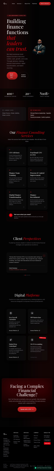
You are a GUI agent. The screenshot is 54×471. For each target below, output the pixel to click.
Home (13, 3)
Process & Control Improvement (27, 435)
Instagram (49, 464)
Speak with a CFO (11, 75)
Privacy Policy (37, 438)
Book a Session (45, 3)
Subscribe (47, 441)
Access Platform (13, 328)
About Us (36, 433)
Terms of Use (37, 440)
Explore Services (23, 75)
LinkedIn (34, 464)
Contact (35, 436)
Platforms (34, 3)
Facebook (41, 464)
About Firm (27, 3)
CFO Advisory (17, 437)
